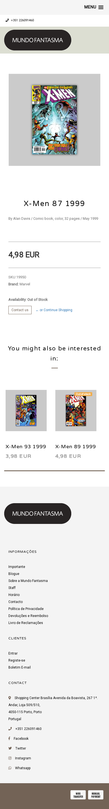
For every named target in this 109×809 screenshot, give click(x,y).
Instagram (23, 758)
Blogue (13, 574)
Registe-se (16, 660)
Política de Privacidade (26, 609)
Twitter (20, 748)
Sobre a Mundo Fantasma (28, 581)
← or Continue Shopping (53, 310)
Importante (16, 567)
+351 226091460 (22, 20)
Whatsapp (22, 768)
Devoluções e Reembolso (28, 616)
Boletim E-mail (19, 667)
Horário (14, 595)
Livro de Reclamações (25, 623)
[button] (94, 7)
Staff (12, 588)
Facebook (21, 739)
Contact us (20, 310)
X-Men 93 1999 (26, 446)
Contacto (15, 602)
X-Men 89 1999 (75, 446)
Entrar (13, 653)
